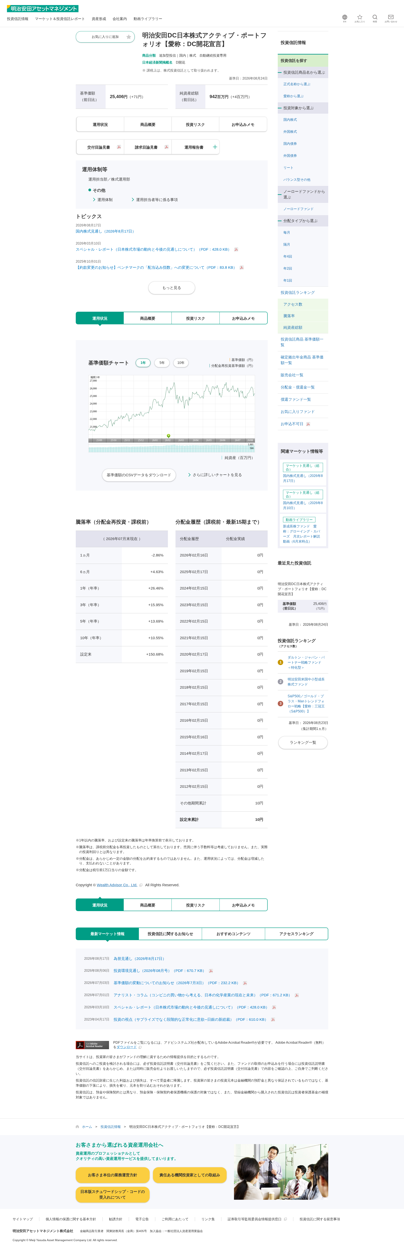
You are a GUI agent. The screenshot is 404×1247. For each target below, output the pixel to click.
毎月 (286, 232)
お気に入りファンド (298, 412)
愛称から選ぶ (293, 96)
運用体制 (105, 200)
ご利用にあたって (175, 1219)
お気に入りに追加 (105, 37)
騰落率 (289, 316)
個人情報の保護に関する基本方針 (71, 1219)
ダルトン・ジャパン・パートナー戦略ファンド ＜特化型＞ (302, 662)
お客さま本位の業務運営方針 (112, 1175)
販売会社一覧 (292, 375)
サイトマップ (23, 1219)
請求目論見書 (146, 147)
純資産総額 (292, 327)
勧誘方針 (115, 1219)
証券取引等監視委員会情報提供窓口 (255, 1219)
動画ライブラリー (148, 19)
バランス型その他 (296, 179)
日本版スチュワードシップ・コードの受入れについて (112, 1194)
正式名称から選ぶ (296, 84)
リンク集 (208, 1219)
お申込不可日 (292, 424)
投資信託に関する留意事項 (320, 1219)
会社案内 (120, 19)
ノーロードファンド (298, 209)
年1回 (287, 280)
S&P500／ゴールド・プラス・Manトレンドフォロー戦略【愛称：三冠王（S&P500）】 (302, 703)
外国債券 (290, 155)
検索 (375, 21)
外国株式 (290, 131)
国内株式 (290, 119)
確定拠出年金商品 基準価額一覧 (302, 360)
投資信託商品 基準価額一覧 (302, 342)
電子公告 (142, 1219)
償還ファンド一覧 (296, 399)
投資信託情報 (17, 19)
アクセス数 (292, 304)
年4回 (287, 256)
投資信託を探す (294, 61)
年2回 (287, 268)
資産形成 (99, 19)
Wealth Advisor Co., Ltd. (117, 885)
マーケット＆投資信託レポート (60, 19)
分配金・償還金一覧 (298, 387)
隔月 (286, 244)
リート (288, 167)
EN (344, 21)
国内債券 (290, 143)
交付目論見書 (98, 147)
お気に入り (360, 21)
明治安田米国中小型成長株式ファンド (302, 681)
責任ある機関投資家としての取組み (189, 1175)
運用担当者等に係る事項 (157, 200)
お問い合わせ (391, 21)
